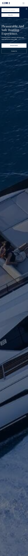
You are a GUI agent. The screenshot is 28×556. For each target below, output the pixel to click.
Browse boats (14, 45)
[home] (6, 3)
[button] (23, 3)
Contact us (14, 51)
